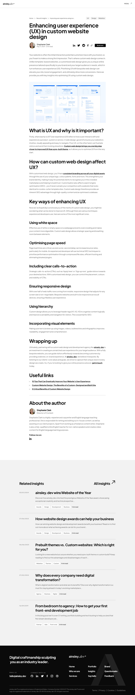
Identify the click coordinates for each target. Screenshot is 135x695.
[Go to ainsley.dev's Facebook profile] (47, 676)
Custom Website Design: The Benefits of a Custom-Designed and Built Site (64, 385)
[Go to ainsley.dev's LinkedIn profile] (37, 676)
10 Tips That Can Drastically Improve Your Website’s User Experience (61, 381)
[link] (92, 45)
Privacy (102, 690)
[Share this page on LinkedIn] (74, 45)
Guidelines (121, 690)
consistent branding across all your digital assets (84, 173)
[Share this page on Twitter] (78, 45)
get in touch (97, 363)
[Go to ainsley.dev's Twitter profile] (42, 676)
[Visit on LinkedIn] (30, 438)
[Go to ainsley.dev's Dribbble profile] (57, 676)
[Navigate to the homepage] (8, 4)
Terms (94, 690)
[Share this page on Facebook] (87, 45)
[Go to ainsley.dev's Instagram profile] (52, 676)
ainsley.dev (72, 357)
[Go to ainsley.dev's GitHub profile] (32, 676)
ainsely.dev (99, 347)
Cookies (111, 690)
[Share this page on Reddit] (83, 45)
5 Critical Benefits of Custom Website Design (51, 389)
